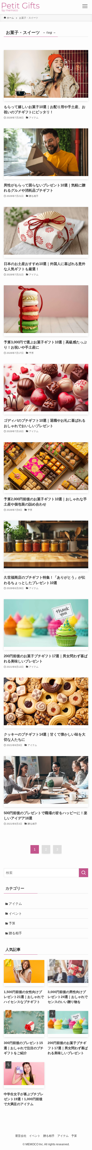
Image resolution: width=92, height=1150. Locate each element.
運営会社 (20, 1135)
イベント (15, 913)
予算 (12, 923)
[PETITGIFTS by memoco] (21, 7)
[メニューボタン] (85, 7)
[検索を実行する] (83, 872)
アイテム (15, 904)
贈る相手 (15, 933)
